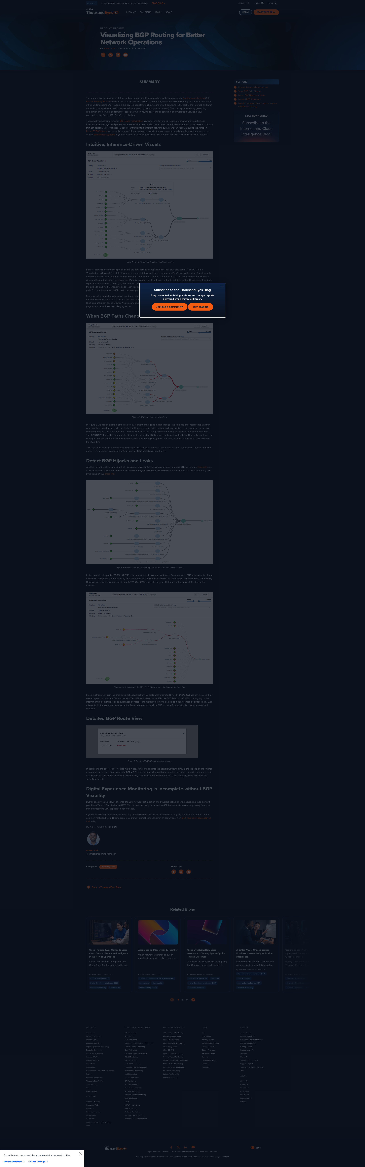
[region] (42, 1158)
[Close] (80, 1153)
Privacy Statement (13, 1161)
